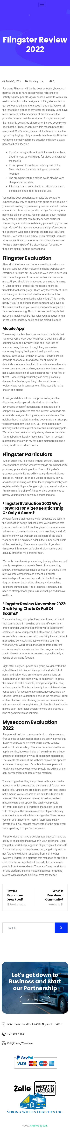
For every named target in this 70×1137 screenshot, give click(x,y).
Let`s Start (34, 999)
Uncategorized (36, 81)
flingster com (25, 219)
